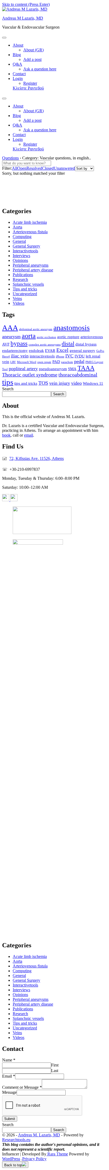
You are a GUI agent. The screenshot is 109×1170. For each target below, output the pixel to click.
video (76, 383)
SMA (72, 369)
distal (68, 343)
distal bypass (86, 344)
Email (8, 1076)
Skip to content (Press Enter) (26, 4)
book (6, 435)
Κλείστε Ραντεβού (28, 88)
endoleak (36, 350)
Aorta (17, 227)
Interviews (21, 255)
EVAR (50, 350)
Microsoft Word (26, 362)
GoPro (100, 350)
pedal (79, 361)
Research (20, 279)
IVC (69, 355)
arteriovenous (91, 337)
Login (18, 78)
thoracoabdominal (77, 375)
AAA (10, 328)
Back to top (13, 1165)
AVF (6, 344)
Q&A (17, 64)
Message (9, 1092)
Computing (22, 236)
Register (30, 83)
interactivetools (42, 356)
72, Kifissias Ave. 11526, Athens (36, 458)
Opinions (20, 260)
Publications (23, 274)
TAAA (86, 367)
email (28, 435)
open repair (44, 362)
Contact (19, 73)
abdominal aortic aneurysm (35, 329)
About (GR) (33, 50)
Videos (18, 303)
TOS (43, 383)
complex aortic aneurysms (45, 344)
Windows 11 (93, 383)
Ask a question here (39, 69)
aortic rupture (68, 337)
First (54, 1065)
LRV (13, 362)
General (19, 241)
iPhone (60, 356)
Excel (62, 350)
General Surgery (26, 246)
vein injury (59, 383)
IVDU (80, 356)
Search (7, 389)
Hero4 (6, 356)
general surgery (82, 350)
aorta (29, 336)
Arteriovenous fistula (30, 232)
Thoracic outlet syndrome (29, 375)
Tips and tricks (25, 289)
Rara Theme (57, 1154)
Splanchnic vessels (28, 284)
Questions (10, 158)
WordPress (11, 1158)
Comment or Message (22, 1087)
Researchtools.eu (16, 1139)
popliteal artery (23, 368)
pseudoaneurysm (53, 369)
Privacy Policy (34, 1158)
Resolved (34, 168)
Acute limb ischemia (30, 222)
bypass (19, 343)
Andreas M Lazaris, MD (22, 18)
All (14, 168)
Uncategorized (25, 294)
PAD (56, 362)
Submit (9, 1119)
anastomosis (71, 328)
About (18, 45)
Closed (48, 168)
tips (7, 382)
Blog (17, 54)
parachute (67, 362)
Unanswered (64, 168)
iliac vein (20, 355)
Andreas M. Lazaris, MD (39, 1135)
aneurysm (11, 336)
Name (8, 1060)
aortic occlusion (46, 337)
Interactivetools (25, 251)
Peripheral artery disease (33, 270)
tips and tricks (25, 383)
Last (54, 1070)
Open (21, 168)
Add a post (32, 59)
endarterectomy (15, 350)
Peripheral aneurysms (30, 265)
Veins (17, 298)
